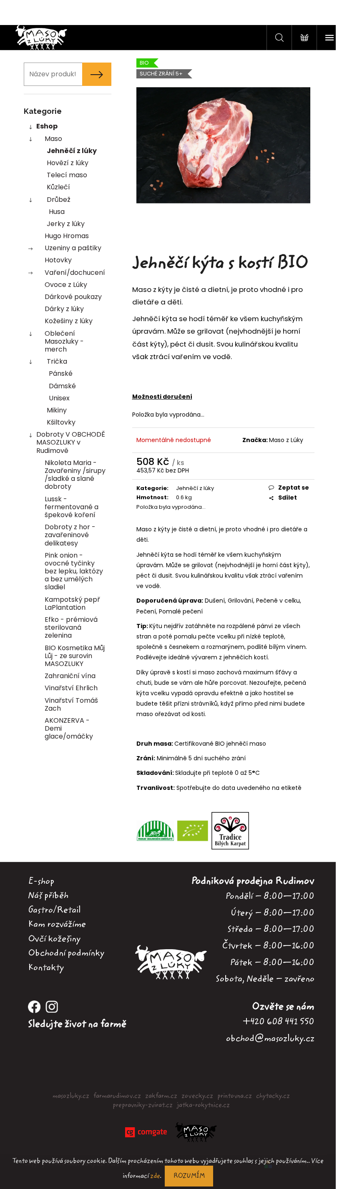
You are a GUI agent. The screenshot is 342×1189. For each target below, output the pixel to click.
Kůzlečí (58, 187)
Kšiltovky (61, 422)
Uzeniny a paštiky (73, 248)
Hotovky (58, 260)
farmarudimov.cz (117, 1096)
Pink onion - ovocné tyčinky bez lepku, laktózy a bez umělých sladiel (74, 571)
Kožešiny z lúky (69, 321)
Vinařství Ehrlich (71, 688)
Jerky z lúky (66, 224)
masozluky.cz (71, 1096)
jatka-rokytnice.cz (203, 1105)
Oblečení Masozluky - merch (64, 341)
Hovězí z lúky (67, 163)
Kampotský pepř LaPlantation (72, 603)
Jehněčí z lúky (72, 151)
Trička (57, 361)
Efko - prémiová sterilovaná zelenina (71, 627)
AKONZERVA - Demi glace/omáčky (69, 728)
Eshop (47, 126)
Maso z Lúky (286, 440)
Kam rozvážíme (57, 924)
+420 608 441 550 (278, 1021)
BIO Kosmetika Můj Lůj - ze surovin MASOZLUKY (75, 656)
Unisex (59, 398)
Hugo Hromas (67, 236)
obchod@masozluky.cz (270, 1038)
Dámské (62, 386)
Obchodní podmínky (66, 953)
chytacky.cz (273, 1096)
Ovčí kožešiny (54, 939)
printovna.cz (234, 1096)
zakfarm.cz (161, 1096)
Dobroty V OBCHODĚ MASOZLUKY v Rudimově (70, 442)
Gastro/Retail (54, 910)
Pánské (61, 373)
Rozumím (189, 1176)
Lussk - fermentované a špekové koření (71, 507)
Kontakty (46, 967)
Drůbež (58, 199)
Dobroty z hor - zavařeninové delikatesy (70, 535)
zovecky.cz (197, 1096)
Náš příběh (48, 895)
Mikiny (57, 410)
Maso (53, 138)
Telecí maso (67, 175)
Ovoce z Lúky (66, 284)
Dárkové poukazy (73, 297)
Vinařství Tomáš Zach (71, 704)
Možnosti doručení (162, 396)
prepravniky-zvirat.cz (143, 1105)
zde (155, 1176)
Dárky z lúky (64, 309)
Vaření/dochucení (75, 272)
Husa (57, 211)
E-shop (41, 881)
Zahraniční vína (70, 676)
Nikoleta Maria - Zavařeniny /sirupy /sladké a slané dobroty (75, 475)
